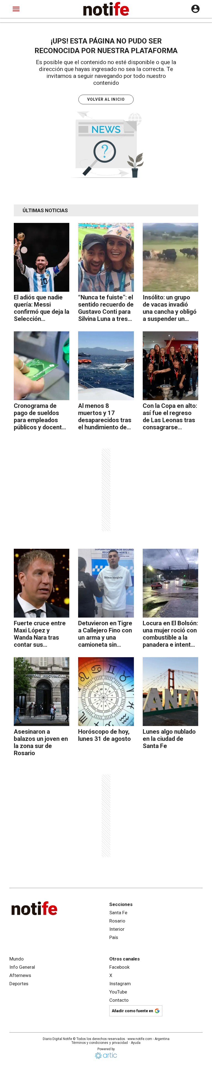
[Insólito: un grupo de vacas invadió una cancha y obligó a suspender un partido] (170, 257)
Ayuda (136, 1043)
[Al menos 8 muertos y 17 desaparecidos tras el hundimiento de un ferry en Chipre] (106, 365)
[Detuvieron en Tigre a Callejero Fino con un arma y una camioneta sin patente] (106, 583)
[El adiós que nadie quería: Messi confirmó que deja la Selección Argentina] (41, 257)
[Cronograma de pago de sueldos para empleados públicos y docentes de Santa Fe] (41, 365)
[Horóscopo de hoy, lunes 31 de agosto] (106, 691)
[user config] (195, 9)
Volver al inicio (106, 99)
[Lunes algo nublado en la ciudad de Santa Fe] (170, 691)
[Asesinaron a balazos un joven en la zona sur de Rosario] (41, 691)
